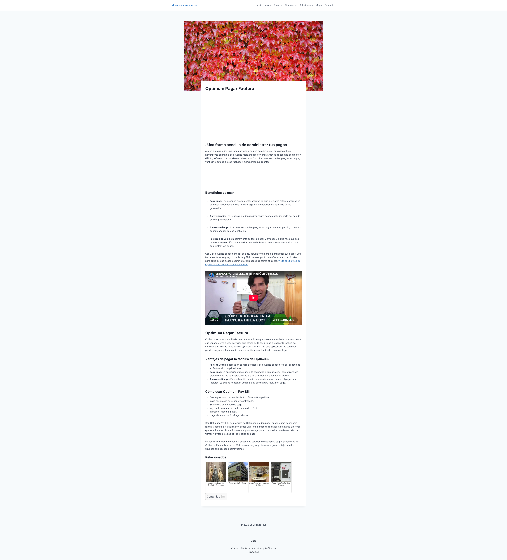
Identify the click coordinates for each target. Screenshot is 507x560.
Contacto (329, 5)
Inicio (259, 5)
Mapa (319, 5)
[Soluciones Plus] (185, 5)
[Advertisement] (253, 114)
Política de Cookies (252, 548)
